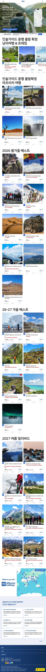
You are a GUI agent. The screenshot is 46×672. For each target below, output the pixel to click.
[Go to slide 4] (24, 31)
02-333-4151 (10, 658)
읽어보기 (40, 34)
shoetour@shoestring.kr (22, 670)
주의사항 (16, 670)
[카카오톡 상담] (6, 663)
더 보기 (40, 641)
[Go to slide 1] (21, 31)
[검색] (43, 1)
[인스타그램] (8, 663)
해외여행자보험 (12, 670)
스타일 (2, 651)
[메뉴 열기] (3, 1)
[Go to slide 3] (23, 31)
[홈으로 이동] (23, 1)
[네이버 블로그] (12, 663)
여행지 (2, 647)
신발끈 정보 (3, 654)
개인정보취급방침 (3, 670)
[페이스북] (10, 663)
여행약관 (8, 670)
